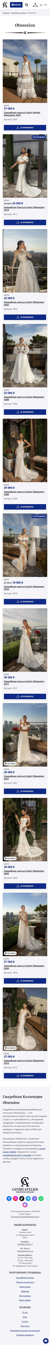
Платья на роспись (25, 1282)
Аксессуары (25, 1286)
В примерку (27, 127)
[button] (44, 71)
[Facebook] (9, 1198)
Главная (6, 13)
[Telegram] (28, 1198)
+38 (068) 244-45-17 (25, 1244)
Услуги (25, 1321)
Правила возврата (25, 1335)
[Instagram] (15, 1198)
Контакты (25, 1326)
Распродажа (25, 1295)
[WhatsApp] (40, 1198)
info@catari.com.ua (25, 1251)
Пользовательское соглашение (25, 1330)
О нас (25, 1312)
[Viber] (34, 1198)
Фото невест (25, 1300)
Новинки (25, 1291)
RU (45, 5)
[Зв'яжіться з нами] (46, 1341)
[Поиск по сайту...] (26, 5)
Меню (17, 4)
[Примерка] (35, 5)
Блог (25, 1317)
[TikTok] (21, 1198)
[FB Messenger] (25, 1204)
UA (41, 5)
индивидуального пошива (17, 1155)
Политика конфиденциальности (25, 1216)
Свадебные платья (19, 13)
